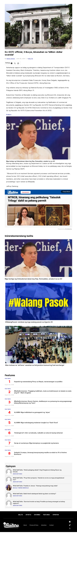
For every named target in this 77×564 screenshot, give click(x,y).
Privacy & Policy (34, 525)
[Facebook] (11, 63)
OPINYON (56, 514)
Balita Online (11, 58)
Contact (51, 525)
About (25, 525)
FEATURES (46, 514)
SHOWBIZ (37, 514)
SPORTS (28, 514)
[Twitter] (15, 63)
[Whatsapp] (18, 63)
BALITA (30, 58)
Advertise (43, 525)
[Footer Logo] (11, 525)
